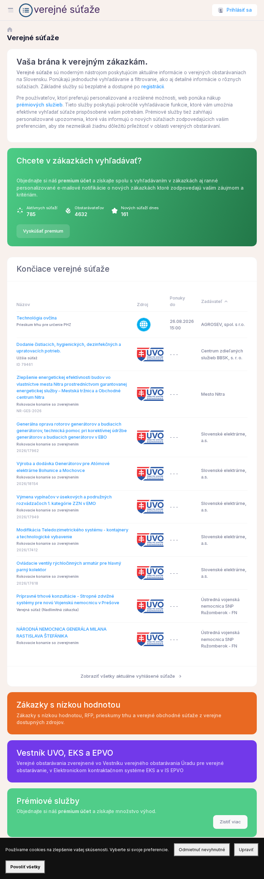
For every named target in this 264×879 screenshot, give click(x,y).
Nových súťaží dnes (139, 207)
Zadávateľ (211, 301)
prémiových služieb (39, 105)
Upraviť (246, 849)
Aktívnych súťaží (41, 207)
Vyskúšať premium (43, 231)
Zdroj (142, 304)
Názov (23, 304)
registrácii (152, 86)
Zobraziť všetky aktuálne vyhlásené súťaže (128, 676)
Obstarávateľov (89, 207)
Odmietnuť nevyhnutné (202, 849)
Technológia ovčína (36, 317)
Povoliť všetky (25, 866)
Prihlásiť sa (239, 10)
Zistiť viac (230, 821)
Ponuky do (177, 301)
